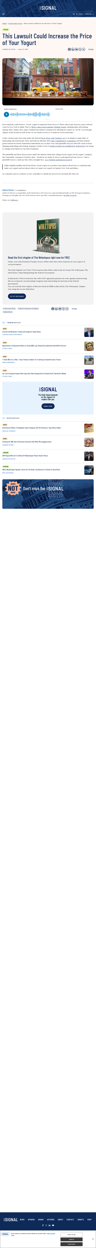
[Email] (60, 308)
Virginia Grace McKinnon (12, 334)
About (60, 1219)
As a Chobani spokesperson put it (58, 160)
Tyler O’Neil (7, 348)
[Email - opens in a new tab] (76, 49)
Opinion (31, 1219)
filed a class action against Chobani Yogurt (48, 127)
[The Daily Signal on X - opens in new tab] (46, 1225)
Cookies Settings (71, 1234)
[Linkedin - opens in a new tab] (73, 49)
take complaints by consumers (63, 141)
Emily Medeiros (8, 362)
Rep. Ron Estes (7, 473)
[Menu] (3, 14)
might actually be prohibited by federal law (67, 146)
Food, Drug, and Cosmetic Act (53, 138)
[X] (63, 308)
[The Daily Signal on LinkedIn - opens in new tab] (50, 1225)
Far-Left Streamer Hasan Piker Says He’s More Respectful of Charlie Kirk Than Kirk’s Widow (34, 373)
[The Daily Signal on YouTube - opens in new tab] (53, 1225)
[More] (67, 308)
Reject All (71, 1239)
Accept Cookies (71, 1244)
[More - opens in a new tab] (83, 49)
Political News (7, 312)
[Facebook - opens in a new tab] (69, 49)
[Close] (93, 1239)
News (22, 1219)
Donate (81, 1219)
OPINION (5, 452)
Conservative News (15, 23)
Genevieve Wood (8, 459)
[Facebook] (52, 308)
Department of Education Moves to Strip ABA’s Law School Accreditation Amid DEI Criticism (34, 345)
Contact (70, 1219)
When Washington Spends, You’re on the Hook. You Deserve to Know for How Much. (31, 469)
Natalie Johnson (8, 431)
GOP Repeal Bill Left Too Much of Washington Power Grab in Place (25, 455)
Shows (41, 1219)
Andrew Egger (8, 445)
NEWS (5, 424)
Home (4, 23)
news (4, 328)
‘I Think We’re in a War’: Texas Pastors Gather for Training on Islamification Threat (31, 359)
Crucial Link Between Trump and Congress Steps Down (21, 332)
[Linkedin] (56, 308)
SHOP (89, 1219)
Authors (50, 1219)
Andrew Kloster (8, 49)
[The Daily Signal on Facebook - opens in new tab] (43, 1225)
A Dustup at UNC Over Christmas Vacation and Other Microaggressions (27, 442)
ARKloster (14, 200)
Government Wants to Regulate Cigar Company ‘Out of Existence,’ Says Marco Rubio (31, 428)
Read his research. (70, 195)
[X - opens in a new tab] (80, 49)
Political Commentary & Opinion (28, 308)
